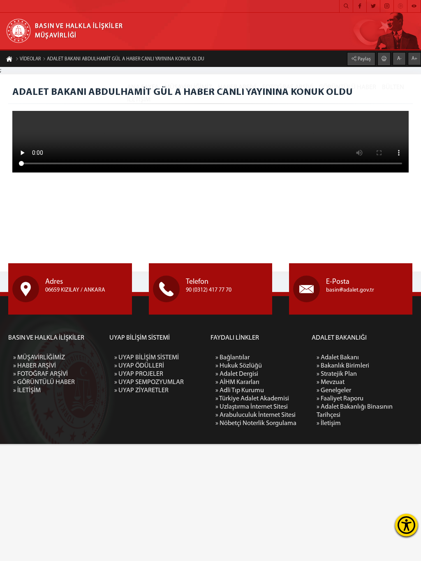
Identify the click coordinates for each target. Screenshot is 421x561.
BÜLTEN (393, 87)
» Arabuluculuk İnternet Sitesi (255, 415)
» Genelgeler (334, 390)
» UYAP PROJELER (138, 374)
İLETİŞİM (138, 100)
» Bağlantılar (232, 357)
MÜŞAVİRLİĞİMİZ (188, 87)
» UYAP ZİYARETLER (141, 390)
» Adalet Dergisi (236, 374)
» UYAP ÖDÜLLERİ (139, 366)
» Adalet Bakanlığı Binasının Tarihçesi (355, 411)
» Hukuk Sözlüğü (238, 366)
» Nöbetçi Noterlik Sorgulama (255, 423)
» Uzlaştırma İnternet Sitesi (251, 407)
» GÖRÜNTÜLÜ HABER (44, 382)
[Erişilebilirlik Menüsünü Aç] (406, 525)
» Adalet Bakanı (338, 357)
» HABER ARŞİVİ (34, 366)
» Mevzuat (331, 382)
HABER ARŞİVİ (237, 87)
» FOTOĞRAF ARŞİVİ (40, 374)
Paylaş (363, 59)
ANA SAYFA (143, 87)
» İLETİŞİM (27, 390)
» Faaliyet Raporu (340, 398)
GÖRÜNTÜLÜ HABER (347, 87)
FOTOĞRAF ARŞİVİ (287, 87)
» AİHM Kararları (237, 382)
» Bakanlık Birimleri (343, 366)
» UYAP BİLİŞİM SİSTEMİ (146, 357)
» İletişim (329, 423)
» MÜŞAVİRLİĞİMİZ (39, 357)
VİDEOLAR (30, 59)
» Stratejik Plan (337, 374)
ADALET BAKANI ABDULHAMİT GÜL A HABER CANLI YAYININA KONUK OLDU (125, 59)
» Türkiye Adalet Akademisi (252, 398)
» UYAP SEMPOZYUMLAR (149, 382)
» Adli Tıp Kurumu (239, 390)
